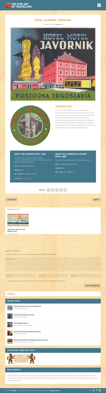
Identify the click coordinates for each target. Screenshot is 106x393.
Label (30, 178)
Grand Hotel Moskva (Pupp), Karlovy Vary (31, 340)
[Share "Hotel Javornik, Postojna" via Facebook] (48, 190)
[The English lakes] (10, 324)
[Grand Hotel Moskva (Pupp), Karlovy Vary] (10, 341)
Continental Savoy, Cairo (24, 315)
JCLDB (13, 390)
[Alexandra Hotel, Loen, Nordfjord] (10, 307)
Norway (26, 308)
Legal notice (54, 390)
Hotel (24, 178)
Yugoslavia (59, 24)
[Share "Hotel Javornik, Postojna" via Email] (65, 190)
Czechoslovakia (28, 342)
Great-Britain (28, 325)
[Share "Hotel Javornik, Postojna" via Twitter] (53, 190)
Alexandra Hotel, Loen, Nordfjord (27, 306)
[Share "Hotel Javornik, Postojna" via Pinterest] (61, 190)
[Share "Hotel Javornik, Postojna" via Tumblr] (57, 190)
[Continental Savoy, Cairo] (10, 316)
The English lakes (21, 323)
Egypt (25, 317)
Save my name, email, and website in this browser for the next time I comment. (36, 281)
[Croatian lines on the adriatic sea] (18, 220)
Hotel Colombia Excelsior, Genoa (27, 331)
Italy (25, 334)
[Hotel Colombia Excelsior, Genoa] (10, 333)
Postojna (58, 110)
